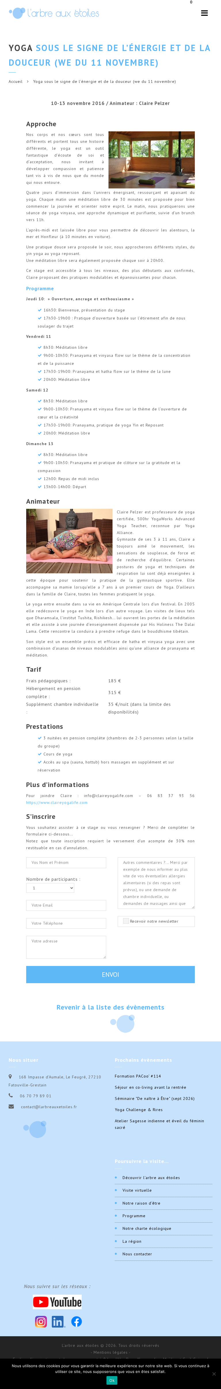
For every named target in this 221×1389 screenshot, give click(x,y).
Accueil (16, 81)
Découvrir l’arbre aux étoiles (151, 1177)
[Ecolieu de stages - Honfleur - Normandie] (54, 13)
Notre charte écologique (147, 1228)
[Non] (214, 1374)
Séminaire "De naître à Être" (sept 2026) (155, 1098)
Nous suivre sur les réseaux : (57, 1286)
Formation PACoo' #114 (138, 1076)
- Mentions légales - (111, 1352)
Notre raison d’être (142, 1203)
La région (132, 1241)
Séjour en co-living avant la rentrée (150, 1087)
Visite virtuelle (137, 1190)
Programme (134, 1215)
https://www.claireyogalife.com (57, 802)
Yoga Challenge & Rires (139, 1109)
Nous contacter (137, 1253)
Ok (112, 1380)
